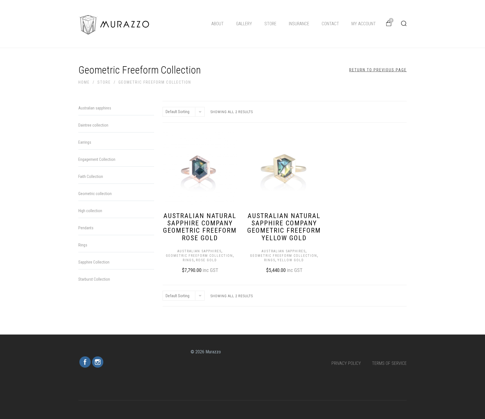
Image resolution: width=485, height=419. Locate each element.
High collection (90, 211)
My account (363, 23)
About (217, 23)
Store (270, 23)
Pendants (85, 228)
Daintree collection (93, 125)
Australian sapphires (199, 251)
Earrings (84, 142)
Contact (330, 23)
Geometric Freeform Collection (199, 255)
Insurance (299, 23)
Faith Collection (90, 176)
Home (84, 82)
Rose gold (206, 260)
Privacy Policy (346, 363)
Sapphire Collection (93, 262)
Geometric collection (95, 193)
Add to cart (194, 269)
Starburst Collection (94, 279)
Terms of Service (389, 363)
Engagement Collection (96, 159)
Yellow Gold (290, 260)
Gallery (244, 23)
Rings (188, 260)
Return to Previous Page (378, 70)
